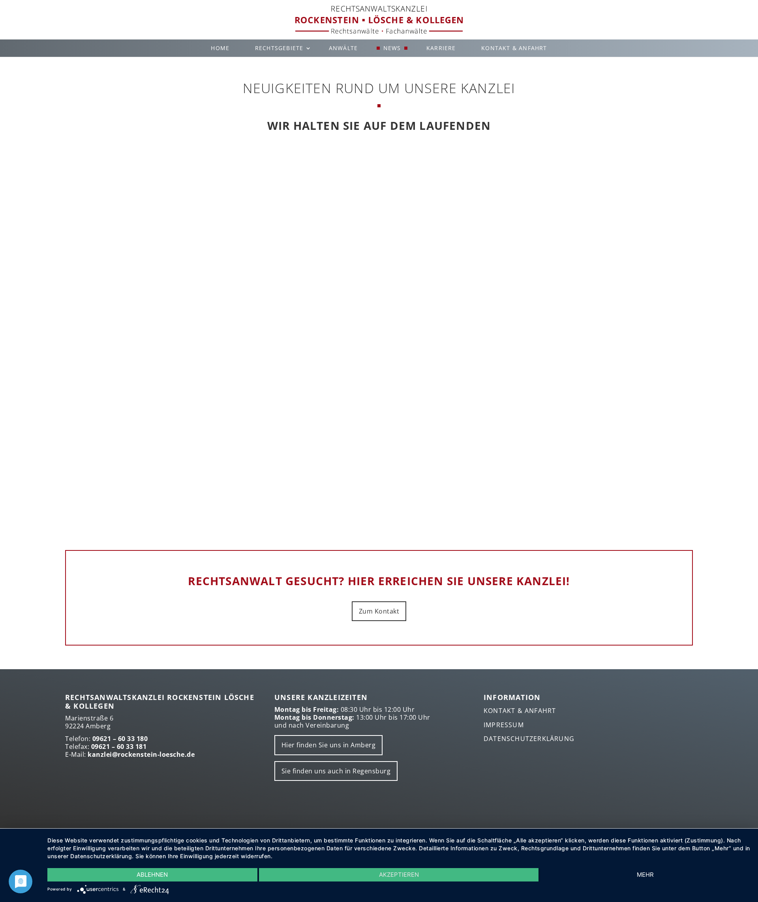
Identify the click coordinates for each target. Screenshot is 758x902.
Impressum (504, 724)
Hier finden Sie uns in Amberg (328, 745)
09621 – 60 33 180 (120, 738)
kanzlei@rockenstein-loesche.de (141, 754)
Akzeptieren (399, 874)
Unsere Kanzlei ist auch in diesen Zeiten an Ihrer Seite (379, 371)
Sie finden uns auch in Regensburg (336, 771)
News (392, 48)
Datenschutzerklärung (529, 738)
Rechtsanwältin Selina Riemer (379, 277)
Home (220, 48)
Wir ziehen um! (379, 191)
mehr (645, 874)
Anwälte (343, 48)
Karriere (441, 48)
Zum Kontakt (379, 611)
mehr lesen (379, 223)
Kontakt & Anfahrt (514, 48)
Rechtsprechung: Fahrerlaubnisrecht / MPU (379, 456)
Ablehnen (152, 874)
